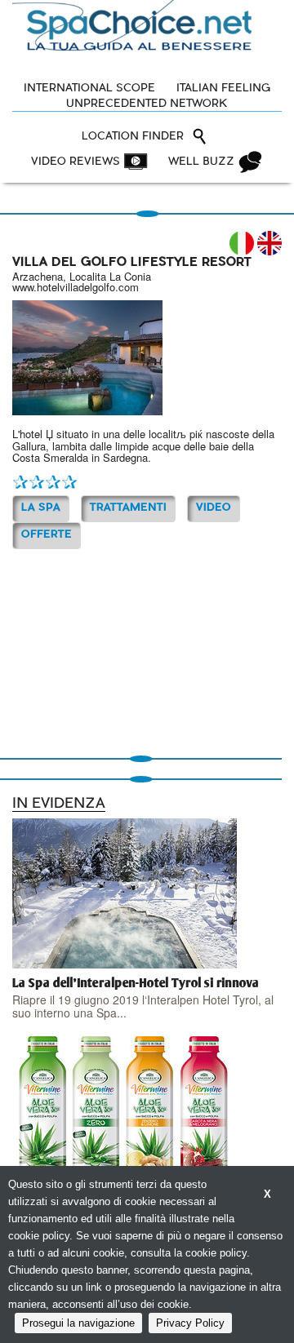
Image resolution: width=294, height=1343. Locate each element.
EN (269, 243)
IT (241, 243)
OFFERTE (46, 535)
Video (213, 508)
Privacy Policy (190, 1323)
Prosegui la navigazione (78, 1323)
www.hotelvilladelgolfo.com (75, 287)
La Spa (40, 508)
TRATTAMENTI (128, 508)
